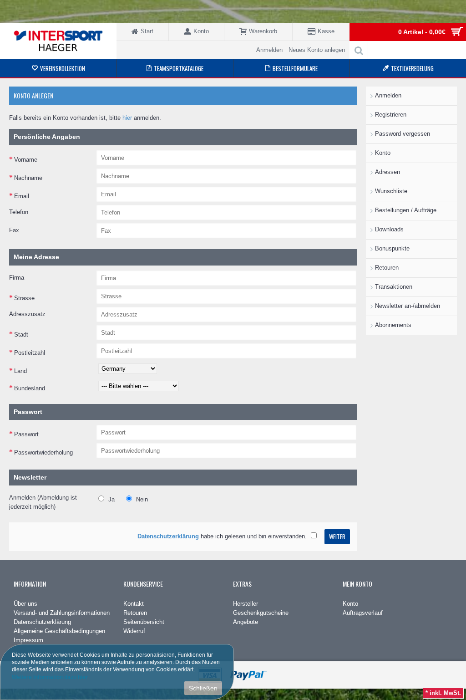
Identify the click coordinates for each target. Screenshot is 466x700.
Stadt (21, 334)
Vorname (25, 159)
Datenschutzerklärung (42, 621)
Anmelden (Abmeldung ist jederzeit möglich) (43, 502)
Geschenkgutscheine (261, 612)
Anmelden (388, 95)
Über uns (25, 603)
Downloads (389, 229)
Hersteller (245, 603)
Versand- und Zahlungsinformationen (62, 612)
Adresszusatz (27, 314)
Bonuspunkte (392, 248)
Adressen (387, 172)
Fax (14, 230)
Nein (141, 499)
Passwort (26, 434)
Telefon (18, 212)
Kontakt (133, 603)
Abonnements (393, 325)
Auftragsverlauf (363, 612)
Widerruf (134, 631)
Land (20, 371)
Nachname (28, 177)
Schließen (203, 688)
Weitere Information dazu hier (50, 677)
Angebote (245, 621)
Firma (16, 277)
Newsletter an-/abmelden (407, 305)
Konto (382, 152)
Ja (110, 499)
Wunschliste (391, 191)
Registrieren (390, 114)
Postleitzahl (29, 352)
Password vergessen (402, 133)
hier (127, 117)
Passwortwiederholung (43, 452)
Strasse (24, 298)
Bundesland (29, 388)
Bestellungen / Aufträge (405, 210)
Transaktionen (393, 286)
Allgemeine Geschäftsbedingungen (59, 631)
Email (21, 196)
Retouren (387, 267)
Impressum (28, 640)
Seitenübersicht (143, 621)
